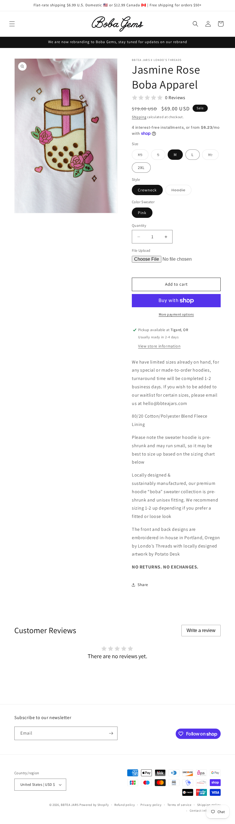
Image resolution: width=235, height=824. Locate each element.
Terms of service (179, 805)
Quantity (139, 225)
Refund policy (124, 805)
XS (143, 156)
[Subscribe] (111, 733)
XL (213, 156)
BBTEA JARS (70, 805)
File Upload (141, 250)
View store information (159, 346)
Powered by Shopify (94, 805)
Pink (142, 212)
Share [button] (143, 584)
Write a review (201, 630)
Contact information (205, 810)
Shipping (139, 117)
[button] (12, 24)
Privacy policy (151, 805)
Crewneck (147, 190)
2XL (141, 167)
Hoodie (181, 191)
